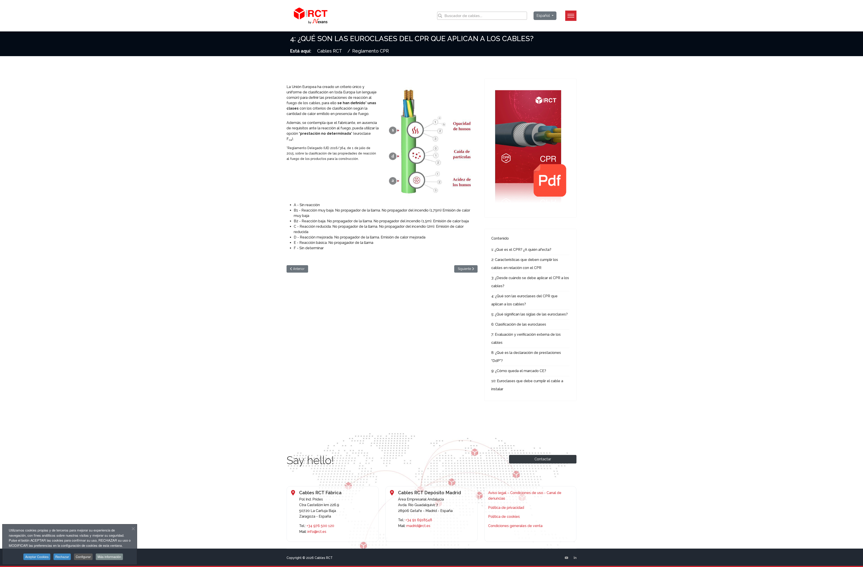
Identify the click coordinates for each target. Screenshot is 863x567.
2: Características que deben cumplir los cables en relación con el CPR (524, 264)
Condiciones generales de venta (515, 526)
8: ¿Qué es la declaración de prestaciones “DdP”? (526, 357)
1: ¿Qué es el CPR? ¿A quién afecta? (521, 249)
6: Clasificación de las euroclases (518, 324)
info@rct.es (316, 531)
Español (543, 15)
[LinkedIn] (575, 558)
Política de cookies (504, 516)
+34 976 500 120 (320, 526)
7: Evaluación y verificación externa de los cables (526, 338)
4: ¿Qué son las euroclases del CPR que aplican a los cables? (524, 300)
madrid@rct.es (418, 526)
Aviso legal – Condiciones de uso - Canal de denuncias (524, 496)
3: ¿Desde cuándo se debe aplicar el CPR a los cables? (530, 282)
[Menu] (570, 16)
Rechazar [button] (62, 556)
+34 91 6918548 (418, 520)
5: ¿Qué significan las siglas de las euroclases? (529, 314)
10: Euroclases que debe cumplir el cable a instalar (527, 385)
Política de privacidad (506, 507)
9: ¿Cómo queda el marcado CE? (518, 371)
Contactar (542, 459)
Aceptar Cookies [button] (37, 556)
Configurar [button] (83, 556)
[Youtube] (566, 558)
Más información (109, 556)
